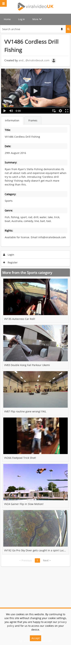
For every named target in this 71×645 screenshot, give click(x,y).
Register (12, 262)
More (35, 19)
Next (47, 560)
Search (68, 29)
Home (7, 19)
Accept (35, 638)
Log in (21, 19)
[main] (35, 300)
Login (10, 254)
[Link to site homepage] (35, 7)
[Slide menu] (3, 3)
